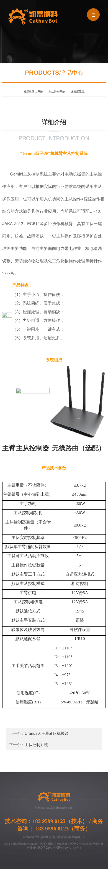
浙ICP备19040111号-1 (67, 847)
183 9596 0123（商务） (62, 828)
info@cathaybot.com (26, 844)
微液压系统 (77, 91)
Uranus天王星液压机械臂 (46, 733)
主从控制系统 (56, 91)
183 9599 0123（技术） (60, 821)
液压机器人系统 (33, 91)
